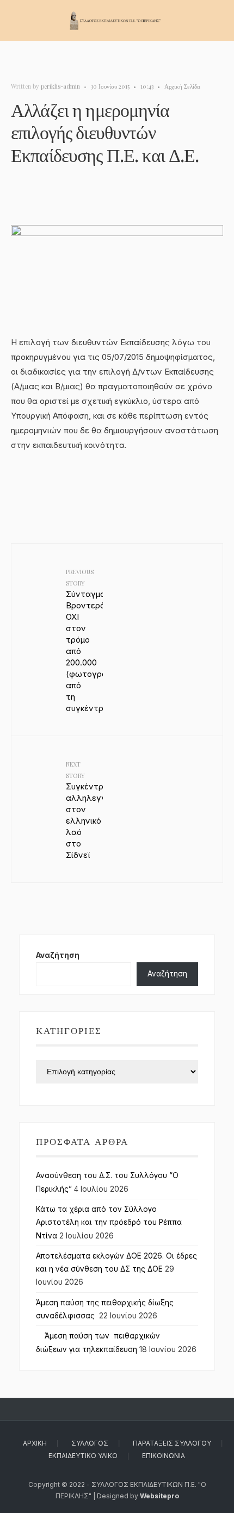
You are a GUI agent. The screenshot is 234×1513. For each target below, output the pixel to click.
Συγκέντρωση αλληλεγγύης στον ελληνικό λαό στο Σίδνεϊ (84, 810)
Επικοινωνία (163, 1456)
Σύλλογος (89, 1443)
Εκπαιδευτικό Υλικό (83, 1456)
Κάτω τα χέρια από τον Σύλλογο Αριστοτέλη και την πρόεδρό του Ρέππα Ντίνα (109, 1222)
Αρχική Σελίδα (182, 86)
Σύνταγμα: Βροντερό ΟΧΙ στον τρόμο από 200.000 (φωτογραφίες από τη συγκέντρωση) (84, 640)
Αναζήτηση (57, 955)
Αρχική (35, 1443)
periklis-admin (60, 86)
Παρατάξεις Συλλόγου (172, 1443)
